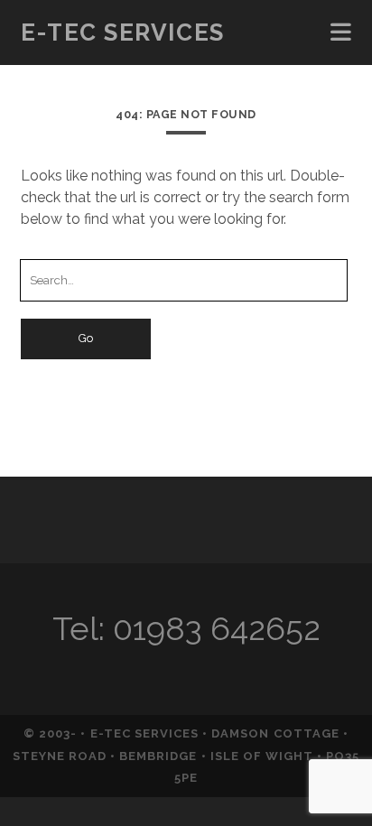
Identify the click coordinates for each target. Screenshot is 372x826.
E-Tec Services (123, 32)
